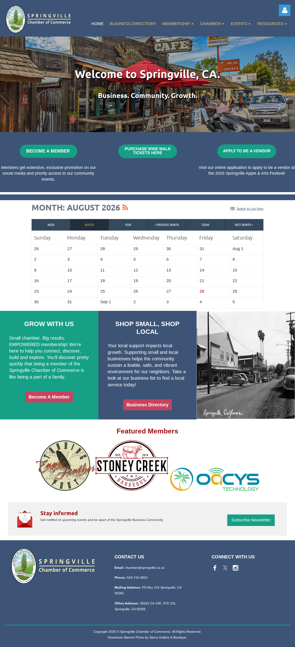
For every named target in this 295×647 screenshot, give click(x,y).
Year (128, 224)
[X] (225, 568)
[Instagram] (235, 568)
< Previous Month (167, 224)
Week (50, 224)
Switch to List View (249, 209)
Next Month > (244, 224)
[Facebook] (215, 568)
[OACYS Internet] (214, 488)
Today (205, 224)
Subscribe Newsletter (251, 520)
